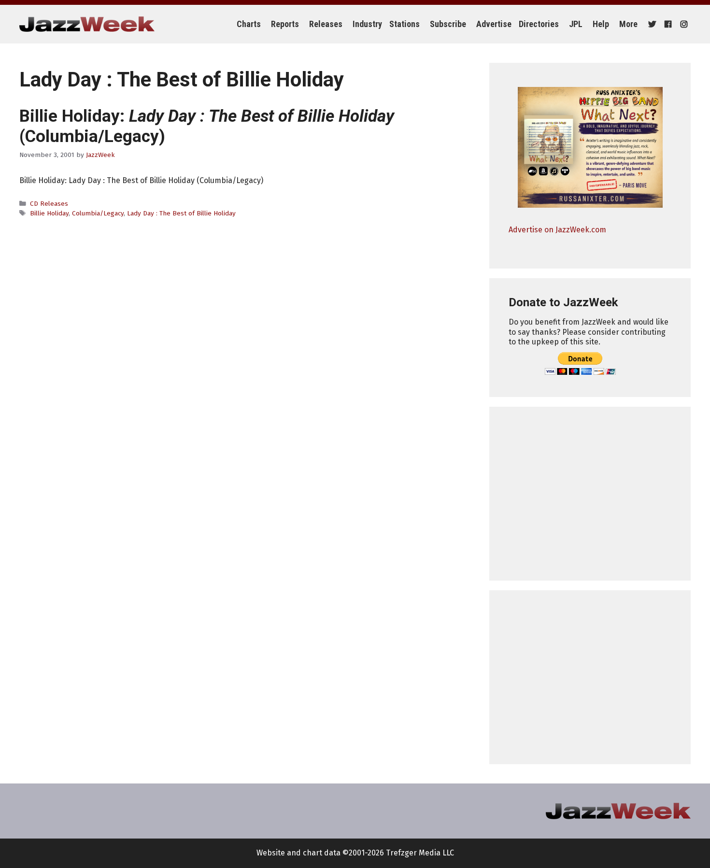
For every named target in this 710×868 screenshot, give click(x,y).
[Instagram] (683, 24)
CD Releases (49, 203)
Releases (325, 24)
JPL (575, 24)
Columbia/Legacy (98, 213)
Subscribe (448, 24)
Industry (367, 24)
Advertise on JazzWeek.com (557, 229)
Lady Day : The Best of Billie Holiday (181, 213)
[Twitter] (651, 24)
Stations (404, 24)
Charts (249, 24)
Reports (285, 24)
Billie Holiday (49, 213)
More (628, 24)
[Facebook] (667, 24)
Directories (539, 24)
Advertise (493, 24)
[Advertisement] (590, 493)
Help (601, 24)
